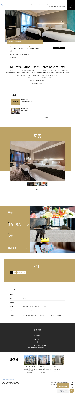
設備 (55, 6)
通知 (72, 382)
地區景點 (61, 6)
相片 (64, 6)
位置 (57, 6)
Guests (30, 46)
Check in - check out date (15, 46)
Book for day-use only (17, 50)
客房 (49, 6)
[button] (71, 43)
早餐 (52, 6)
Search (58, 47)
